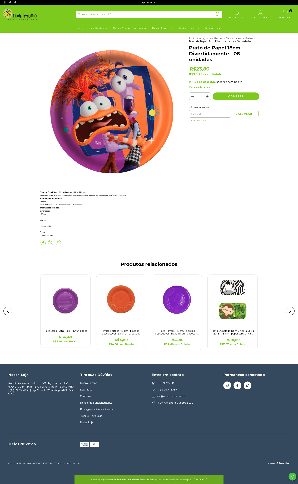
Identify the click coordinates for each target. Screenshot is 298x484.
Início (192, 38)
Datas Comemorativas (128, 28)
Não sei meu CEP (197, 120)
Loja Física (86, 389)
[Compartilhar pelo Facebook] (43, 244)
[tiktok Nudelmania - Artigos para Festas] (15, 2)
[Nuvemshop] (279, 463)
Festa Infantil (187, 28)
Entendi (200, 479)
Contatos (85, 396)
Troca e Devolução (91, 415)
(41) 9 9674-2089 (167, 389)
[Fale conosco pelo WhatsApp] (292, 477)
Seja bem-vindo (149, 2)
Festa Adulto (161, 28)
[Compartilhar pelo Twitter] (51, 244)
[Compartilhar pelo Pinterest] (58, 244)
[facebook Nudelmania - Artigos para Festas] (10, 2)
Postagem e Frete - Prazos (96, 409)
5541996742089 (166, 383)
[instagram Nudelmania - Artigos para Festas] (5, 2)
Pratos (249, 38)
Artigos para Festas (91, 28)
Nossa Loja (212, 28)
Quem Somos (88, 383)
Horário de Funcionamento (96, 402)
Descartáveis (233, 38)
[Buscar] (218, 14)
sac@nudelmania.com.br (171, 396)
